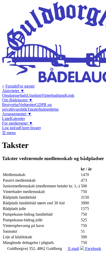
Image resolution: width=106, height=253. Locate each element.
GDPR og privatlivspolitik (27, 106)
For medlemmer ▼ (17, 123)
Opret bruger (30, 128)
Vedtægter (27, 104)
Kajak (69, 95)
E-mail (73, 248)
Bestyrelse (10, 104)
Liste (6, 118)
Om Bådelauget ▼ (17, 100)
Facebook (92, 248)
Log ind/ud (11, 128)
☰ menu (9, 132)
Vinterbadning (53, 95)
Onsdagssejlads (14, 95)
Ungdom (34, 95)
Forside (11, 86)
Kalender (17, 118)
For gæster (26, 86)
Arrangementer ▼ (17, 114)
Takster (33, 109)
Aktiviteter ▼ (13, 91)
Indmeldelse (49, 109)
